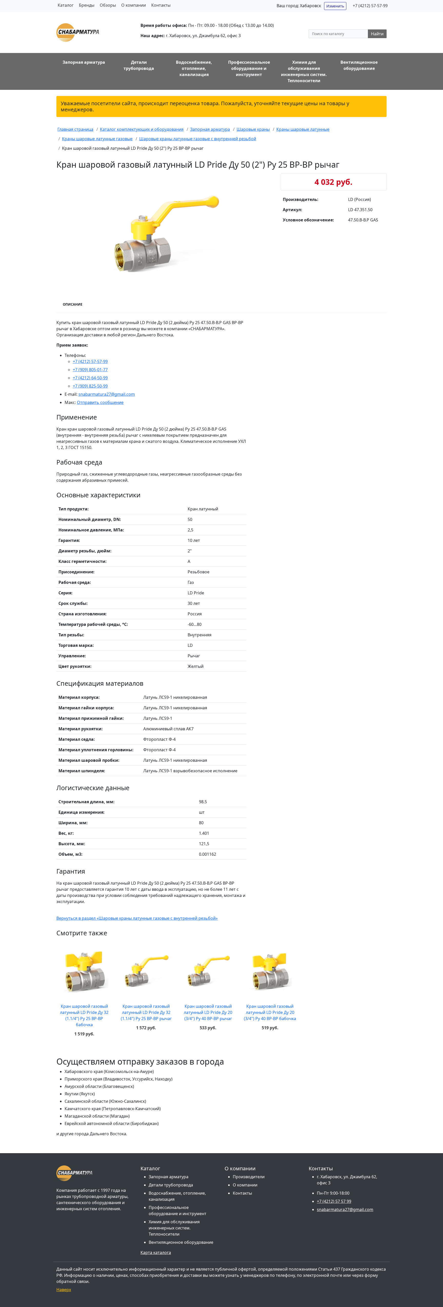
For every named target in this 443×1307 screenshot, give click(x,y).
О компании (133, 5)
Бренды (86, 5)
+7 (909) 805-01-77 (90, 369)
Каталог (66, 5)
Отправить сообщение (100, 402)
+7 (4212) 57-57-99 (370, 5)
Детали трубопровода (171, 1185)
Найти (377, 34)
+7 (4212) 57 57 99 (334, 1201)
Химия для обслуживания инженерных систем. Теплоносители (174, 1228)
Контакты (160, 5)
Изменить (335, 6)
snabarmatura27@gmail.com (106, 394)
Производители (249, 1177)
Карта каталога (155, 1252)
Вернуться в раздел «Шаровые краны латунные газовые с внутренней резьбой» (137, 918)
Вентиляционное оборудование (181, 1242)
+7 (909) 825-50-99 (90, 386)
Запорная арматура (168, 1177)
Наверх (63, 1289)
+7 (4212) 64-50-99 (90, 378)
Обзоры (108, 5)
